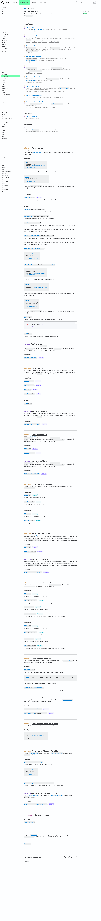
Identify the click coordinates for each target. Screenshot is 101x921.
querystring (4, 157)
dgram (3, 116)
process (4, 153)
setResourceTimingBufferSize (32, 235)
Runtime (15, 2)
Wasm (3, 86)
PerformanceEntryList (32, 116)
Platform (4, 78)
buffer (3, 104)
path (3, 148)
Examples (33, 2)
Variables (85, 13)
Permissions (5, 34)
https (3, 136)
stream (3, 169)
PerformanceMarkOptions (33, 56)
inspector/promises (6, 140)
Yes (66, 857)
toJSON (57, 42)
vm (2, 201)
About (3, 46)
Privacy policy (27, 861)
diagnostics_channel (7, 118)
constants (4, 112)
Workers (4, 90)
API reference (24, 2)
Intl (3, 72)
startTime (51, 42)
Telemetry (4, 40)
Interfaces (85, 7)
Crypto (3, 57)
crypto (3, 114)
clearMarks (27, 209)
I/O (3, 26)
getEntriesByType (47, 107)
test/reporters (5, 181)
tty (2, 191)
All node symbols (6, 212)
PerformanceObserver (32, 86)
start (40, 82)
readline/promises (6, 161)
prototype (37, 31)
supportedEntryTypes (50, 91)
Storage (4, 80)
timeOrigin (27, 197)
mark (27, 31)
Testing (4, 42)
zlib (3, 208)
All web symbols (6, 94)
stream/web (5, 175)
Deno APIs (4, 7)
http (3, 132)
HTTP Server (5, 24)
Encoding (4, 60)
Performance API (37, 152)
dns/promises (5, 122)
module (4, 142)
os (2, 146)
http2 (3, 134)
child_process (5, 106)
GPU (3, 22)
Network (4, 32)
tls (2, 187)
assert (3, 100)
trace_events (5, 189)
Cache (3, 53)
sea (3, 165)
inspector (4, 138)
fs (2, 128)
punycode (4, 155)
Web (25, 8)
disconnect (28, 91)
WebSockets (5, 44)
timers (3, 183)
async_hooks (5, 102)
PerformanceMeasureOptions (35, 77)
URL (3, 84)
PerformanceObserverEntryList (35, 102)
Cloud (3, 11)
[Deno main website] (5, 2)
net (3, 144)
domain (4, 124)
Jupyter (4, 28)
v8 (2, 199)
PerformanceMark (31, 46)
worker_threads (5, 206)
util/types (4, 197)
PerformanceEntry (31, 35)
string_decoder (5, 177)
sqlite (3, 167)
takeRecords (60, 91)
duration (28, 42)
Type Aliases (86, 11)
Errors (3, 13)
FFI (3, 17)
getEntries (28, 107)
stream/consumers (6, 171)
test (3, 179)
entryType (34, 42)
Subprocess (5, 38)
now (25, 317)
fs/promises (5, 130)
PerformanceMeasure (32, 66)
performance (30, 127)
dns (3, 120)
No (73, 857)
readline (4, 159)
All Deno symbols (6, 48)
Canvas (4, 55)
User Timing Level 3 (38, 29)
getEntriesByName (36, 107)
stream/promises (6, 173)
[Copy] (76, 323)
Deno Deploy (42, 2)
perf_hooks (4, 150)
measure (32, 31)
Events (3, 62)
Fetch (3, 15)
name (39, 42)
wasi (3, 203)
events (3, 126)
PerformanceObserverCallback (35, 95)
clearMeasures (28, 216)
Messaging (4, 74)
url (2, 193)
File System (4, 20)
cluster (3, 108)
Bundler (4, 9)
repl (3, 163)
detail (27, 52)
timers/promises (6, 185)
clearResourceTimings (30, 222)
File (3, 66)
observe (35, 91)
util (2, 195)
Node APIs (4, 97)
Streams (4, 82)
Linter (3, 30)
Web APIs (3, 51)
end (37, 82)
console (4, 110)
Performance (5, 76)
